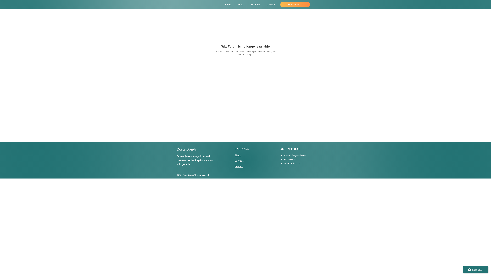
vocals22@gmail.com (295, 155)
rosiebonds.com (292, 163)
